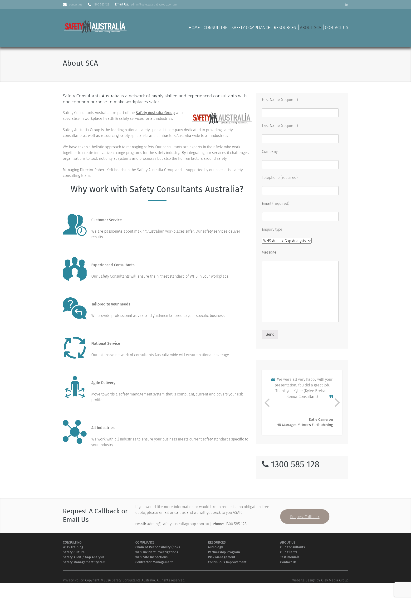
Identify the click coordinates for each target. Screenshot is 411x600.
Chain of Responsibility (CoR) (157, 547)
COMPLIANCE (144, 542)
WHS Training (73, 547)
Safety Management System (84, 562)
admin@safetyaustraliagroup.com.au (154, 4)
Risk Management (221, 557)
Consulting (216, 27)
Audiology (215, 547)
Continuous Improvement (227, 562)
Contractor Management (154, 562)
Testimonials (289, 557)
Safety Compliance (250, 27)
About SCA (310, 27)
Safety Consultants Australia (133, 580)
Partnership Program (224, 552)
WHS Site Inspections (151, 557)
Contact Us (336, 27)
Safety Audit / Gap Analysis (83, 557)
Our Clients (288, 552)
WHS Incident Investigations (156, 552)
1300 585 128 (101, 4)
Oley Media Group (334, 580)
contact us (75, 4)
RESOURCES (217, 542)
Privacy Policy (73, 580)
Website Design (304, 580)
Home (194, 27)
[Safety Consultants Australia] (96, 26)
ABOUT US (287, 542)
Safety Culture (74, 552)
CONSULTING (72, 542)
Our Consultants (292, 547)
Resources (285, 27)
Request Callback (304, 517)
